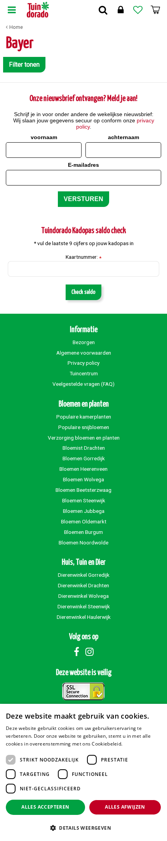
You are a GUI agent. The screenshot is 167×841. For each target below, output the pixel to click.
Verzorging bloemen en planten (84, 438)
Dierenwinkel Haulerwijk (84, 617)
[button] (83, 827)
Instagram (89, 651)
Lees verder (137, 743)
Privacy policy (83, 363)
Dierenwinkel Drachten (83, 585)
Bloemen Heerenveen (83, 469)
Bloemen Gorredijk (84, 458)
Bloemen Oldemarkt (83, 521)
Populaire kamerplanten (83, 416)
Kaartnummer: (83, 257)
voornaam (44, 137)
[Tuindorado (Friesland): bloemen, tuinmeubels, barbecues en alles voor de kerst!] (37, 9)
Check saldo (83, 292)
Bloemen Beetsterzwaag (83, 490)
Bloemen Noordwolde (83, 542)
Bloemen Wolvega (83, 479)
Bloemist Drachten (84, 448)
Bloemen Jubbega (83, 511)
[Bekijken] (155, 10)
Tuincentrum (84, 373)
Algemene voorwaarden (83, 353)
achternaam (123, 137)
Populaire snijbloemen (83, 427)
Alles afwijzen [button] (125, 807)
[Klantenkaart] (120, 10)
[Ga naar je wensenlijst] (138, 10)
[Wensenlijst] (138, 10)
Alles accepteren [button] (45, 807)
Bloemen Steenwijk (83, 500)
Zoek (103, 10)
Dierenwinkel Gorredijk (84, 575)
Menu (11, 10)
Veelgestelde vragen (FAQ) (83, 384)
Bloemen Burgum (83, 532)
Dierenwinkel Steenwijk (83, 606)
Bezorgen (84, 342)
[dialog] (83, 772)
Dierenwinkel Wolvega (83, 596)
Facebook (76, 651)
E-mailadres (83, 165)
